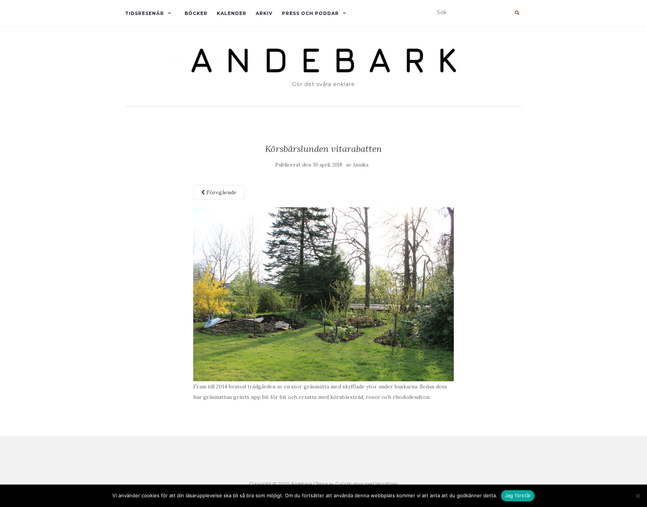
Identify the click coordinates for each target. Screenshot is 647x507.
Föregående (221, 192)
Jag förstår (518, 495)
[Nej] (637, 496)
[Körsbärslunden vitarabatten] (323, 293)
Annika (360, 165)
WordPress (386, 483)
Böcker (196, 13)
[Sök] (517, 12)
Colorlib (343, 483)
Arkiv (264, 13)
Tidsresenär (144, 13)
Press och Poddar (310, 13)
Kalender (231, 13)
